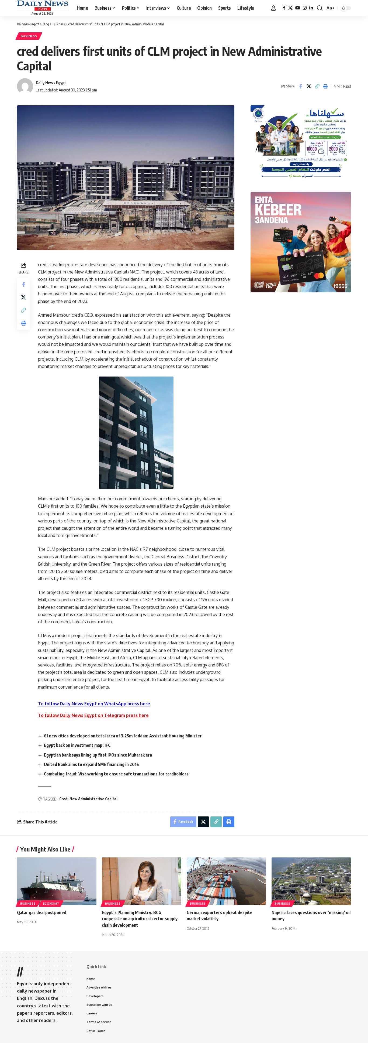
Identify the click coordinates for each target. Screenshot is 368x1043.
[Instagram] (304, 8)
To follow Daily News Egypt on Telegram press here (93, 715)
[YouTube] (297, 8)
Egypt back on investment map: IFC (77, 745)
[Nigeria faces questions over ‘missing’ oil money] (311, 881)
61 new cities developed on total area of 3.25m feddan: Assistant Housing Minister (123, 735)
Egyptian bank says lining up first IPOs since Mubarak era (98, 755)
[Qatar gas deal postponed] (56, 881)
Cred (63, 798)
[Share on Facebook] (300, 86)
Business (29, 36)
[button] (273, 8)
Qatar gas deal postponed (41, 912)
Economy (51, 903)
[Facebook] (284, 8)
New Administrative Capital (93, 798)
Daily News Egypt (51, 82)
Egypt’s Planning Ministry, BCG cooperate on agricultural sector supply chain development (140, 919)
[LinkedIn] (311, 8)
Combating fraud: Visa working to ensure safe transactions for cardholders (116, 774)
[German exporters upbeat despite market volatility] (226, 881)
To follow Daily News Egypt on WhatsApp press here (94, 703)
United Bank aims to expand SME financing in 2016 (91, 764)
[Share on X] (309, 86)
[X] (290, 8)
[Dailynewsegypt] (42, 6)
